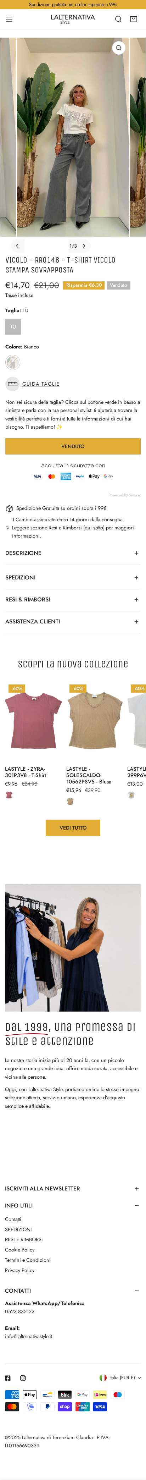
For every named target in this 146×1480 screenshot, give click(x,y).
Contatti (13, 1219)
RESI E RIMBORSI (24, 1239)
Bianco (12, 362)
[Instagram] (23, 1378)
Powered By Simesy (124, 495)
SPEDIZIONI (18, 1229)
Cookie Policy (19, 1249)
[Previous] (17, 246)
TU (13, 326)
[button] (133, 19)
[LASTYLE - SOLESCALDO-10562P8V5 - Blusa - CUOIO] (70, 801)
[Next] (83, 246)
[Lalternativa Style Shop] (73, 19)
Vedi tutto (73, 827)
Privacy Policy (19, 1270)
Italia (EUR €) (122, 1377)
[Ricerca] (118, 19)
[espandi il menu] (9, 19)
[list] (73, 145)
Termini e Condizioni (28, 1260)
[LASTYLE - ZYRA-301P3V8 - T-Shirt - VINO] (9, 795)
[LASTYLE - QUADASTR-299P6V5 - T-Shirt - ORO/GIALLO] (131, 795)
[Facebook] (8, 1378)
